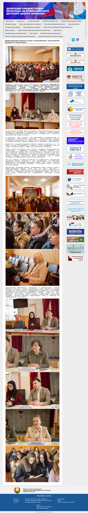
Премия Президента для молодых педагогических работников (34, 30)
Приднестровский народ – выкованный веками (51, 36)
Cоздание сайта (41, 512)
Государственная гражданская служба (71, 21)
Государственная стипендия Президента (16, 33)
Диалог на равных (10, 30)
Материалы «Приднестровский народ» (50, 33)
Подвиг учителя (57, 30)
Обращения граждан (10, 24)
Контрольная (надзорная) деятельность (54, 24)
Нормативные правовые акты (50, 21)
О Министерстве (9, 21)
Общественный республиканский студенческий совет (58, 27)
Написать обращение (76, 49)
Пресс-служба (33, 33)
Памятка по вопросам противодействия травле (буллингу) (20, 36)
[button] (4, 11)
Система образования (33, 21)
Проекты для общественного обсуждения (30, 24)
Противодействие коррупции (12, 27)
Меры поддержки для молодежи (31, 27)
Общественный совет (73, 24)
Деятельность (20, 21)
